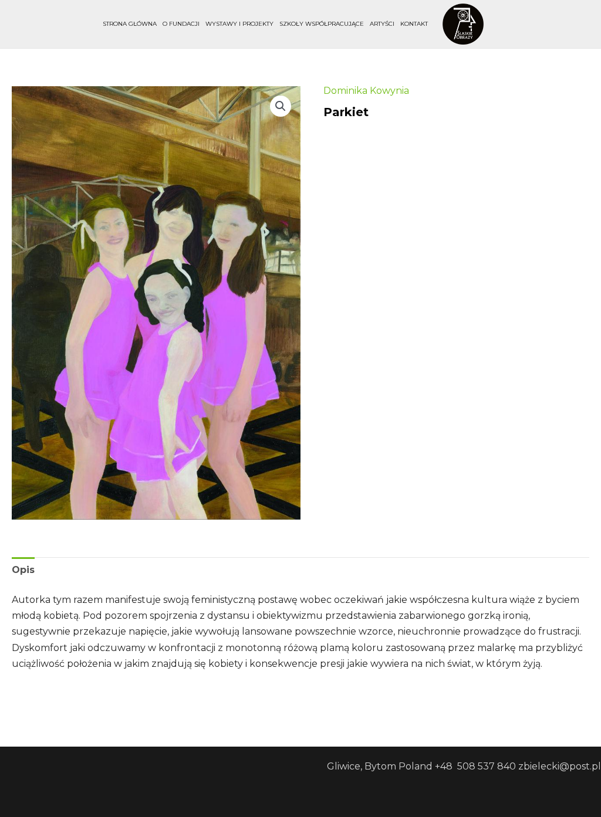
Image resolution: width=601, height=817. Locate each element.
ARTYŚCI (382, 24)
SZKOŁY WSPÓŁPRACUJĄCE (321, 24)
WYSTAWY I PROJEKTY (239, 24)
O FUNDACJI (181, 24)
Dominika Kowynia (366, 90)
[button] (280, 106)
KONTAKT (414, 24)
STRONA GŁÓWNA (130, 24)
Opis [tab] (23, 569)
